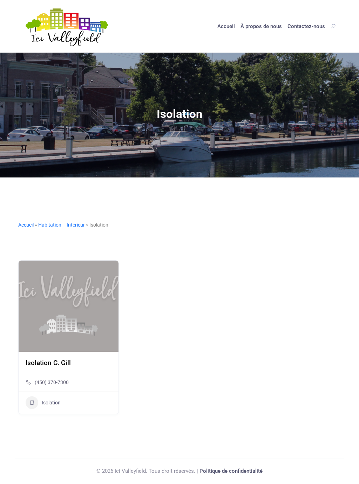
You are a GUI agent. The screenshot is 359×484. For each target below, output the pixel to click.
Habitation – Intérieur (61, 225)
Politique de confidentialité (231, 471)
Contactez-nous (306, 26)
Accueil (226, 26)
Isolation (51, 402)
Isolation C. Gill (48, 363)
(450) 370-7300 (52, 382)
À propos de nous (261, 26)
